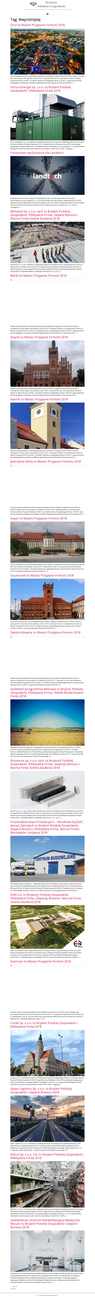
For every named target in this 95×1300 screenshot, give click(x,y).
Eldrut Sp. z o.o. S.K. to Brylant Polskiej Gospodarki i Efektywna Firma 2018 (47, 1156)
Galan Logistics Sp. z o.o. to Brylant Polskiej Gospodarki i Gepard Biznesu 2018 (41, 1090)
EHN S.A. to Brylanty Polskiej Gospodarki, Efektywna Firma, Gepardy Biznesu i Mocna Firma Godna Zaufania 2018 (45, 898)
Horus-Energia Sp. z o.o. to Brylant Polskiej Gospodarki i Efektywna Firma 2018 (40, 89)
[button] (47, 13)
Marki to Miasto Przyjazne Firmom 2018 (38, 276)
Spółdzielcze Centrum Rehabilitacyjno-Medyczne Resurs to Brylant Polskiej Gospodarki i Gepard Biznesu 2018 (45, 1223)
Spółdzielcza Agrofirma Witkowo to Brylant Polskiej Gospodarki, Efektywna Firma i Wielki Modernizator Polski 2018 (47, 692)
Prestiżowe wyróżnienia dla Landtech (37, 153)
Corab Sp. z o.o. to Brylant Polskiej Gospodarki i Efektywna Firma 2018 (44, 1024)
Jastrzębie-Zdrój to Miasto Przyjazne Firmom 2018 (45, 461)
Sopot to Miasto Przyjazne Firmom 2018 (38, 518)
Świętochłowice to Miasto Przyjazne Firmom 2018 (45, 632)
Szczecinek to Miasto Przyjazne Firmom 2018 (42, 575)
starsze (13, 1286)
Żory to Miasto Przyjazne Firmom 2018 (37, 25)
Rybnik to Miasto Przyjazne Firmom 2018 (39, 399)
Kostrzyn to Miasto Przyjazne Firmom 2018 (40, 961)
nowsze (14, 1289)
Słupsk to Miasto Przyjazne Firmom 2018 (39, 337)
